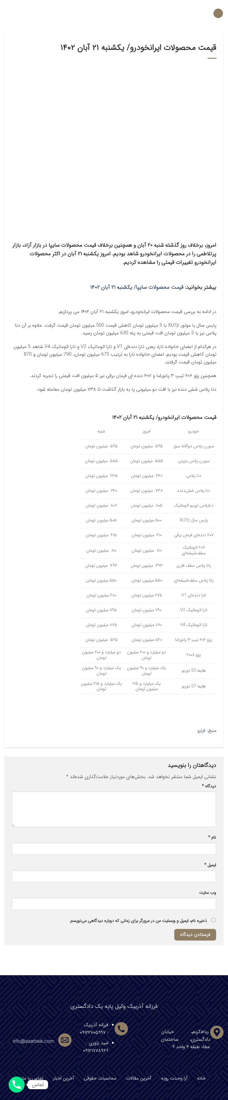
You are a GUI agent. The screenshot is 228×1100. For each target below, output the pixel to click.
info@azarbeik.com (33, 1041)
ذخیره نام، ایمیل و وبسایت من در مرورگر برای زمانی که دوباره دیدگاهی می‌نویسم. (138, 920)
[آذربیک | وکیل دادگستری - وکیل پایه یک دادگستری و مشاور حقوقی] (114, 13)
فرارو (201, 730)
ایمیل (210, 865)
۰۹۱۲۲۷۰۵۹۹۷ (93, 1032)
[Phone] (17, 1085)
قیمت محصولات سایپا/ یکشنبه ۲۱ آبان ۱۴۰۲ (136, 287)
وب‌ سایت (207, 892)
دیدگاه (209, 786)
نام (212, 837)
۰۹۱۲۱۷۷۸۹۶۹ (95, 1050)
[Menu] (218, 13)
